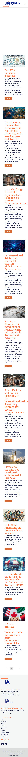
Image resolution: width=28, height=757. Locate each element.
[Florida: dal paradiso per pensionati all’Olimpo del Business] (14, 456)
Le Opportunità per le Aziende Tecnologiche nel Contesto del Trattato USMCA (14, 580)
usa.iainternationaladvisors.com (9, 714)
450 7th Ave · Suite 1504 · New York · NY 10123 (12, 710)
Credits (17, 755)
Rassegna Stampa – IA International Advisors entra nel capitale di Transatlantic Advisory (13, 330)
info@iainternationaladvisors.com (9, 693)
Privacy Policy (12, 755)
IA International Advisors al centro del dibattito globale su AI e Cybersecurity (14, 262)
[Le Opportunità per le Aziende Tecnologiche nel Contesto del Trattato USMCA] (14, 564)
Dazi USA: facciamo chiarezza (10, 73)
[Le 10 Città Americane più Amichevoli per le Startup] (14, 515)
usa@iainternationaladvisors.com (9, 712)
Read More (8, 98)
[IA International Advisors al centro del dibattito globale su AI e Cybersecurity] (14, 246)
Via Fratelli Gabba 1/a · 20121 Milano (10, 691)
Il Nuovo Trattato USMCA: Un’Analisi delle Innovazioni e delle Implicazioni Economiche (13, 634)
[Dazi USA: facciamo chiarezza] (14, 61)
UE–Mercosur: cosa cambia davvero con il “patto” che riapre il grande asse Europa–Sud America (13, 131)
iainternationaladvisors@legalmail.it (10, 694)
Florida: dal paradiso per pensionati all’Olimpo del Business (13, 472)
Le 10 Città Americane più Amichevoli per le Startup (13, 529)
